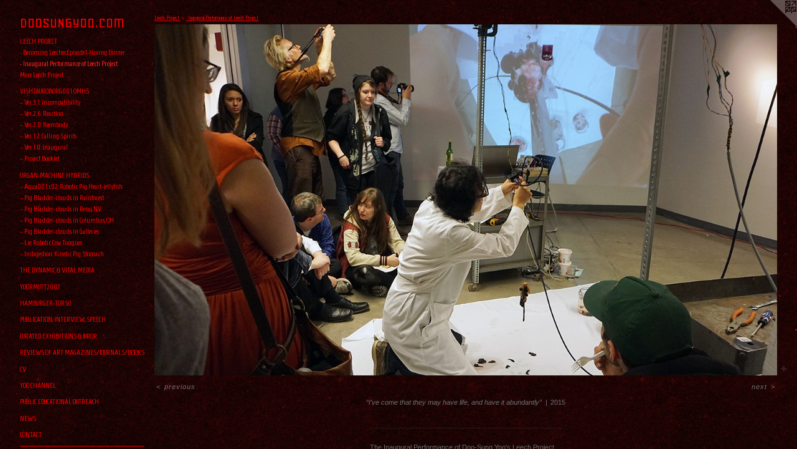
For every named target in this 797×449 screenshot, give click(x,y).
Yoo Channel (38, 385)
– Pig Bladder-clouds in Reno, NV (60, 209)
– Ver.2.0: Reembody (44, 124)
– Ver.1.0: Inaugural (44, 147)
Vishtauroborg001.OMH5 (55, 91)
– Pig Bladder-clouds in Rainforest (62, 197)
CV (23, 369)
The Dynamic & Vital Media (57, 270)
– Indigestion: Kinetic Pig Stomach (62, 253)
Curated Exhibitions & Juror (58, 336)
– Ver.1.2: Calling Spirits (48, 136)
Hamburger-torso (45, 303)
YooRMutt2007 (40, 286)
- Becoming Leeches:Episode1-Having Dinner (72, 52)
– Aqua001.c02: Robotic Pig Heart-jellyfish (71, 186)
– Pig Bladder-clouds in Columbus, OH (67, 220)
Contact (31, 434)
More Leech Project (42, 74)
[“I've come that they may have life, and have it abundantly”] (465, 199)
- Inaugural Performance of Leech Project (69, 63)
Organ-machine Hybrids (54, 175)
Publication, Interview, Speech (63, 319)
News (28, 418)
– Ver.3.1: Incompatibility (50, 102)
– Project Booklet (39, 158)
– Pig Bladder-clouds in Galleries (59, 231)
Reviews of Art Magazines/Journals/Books (82, 352)
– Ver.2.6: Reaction (42, 113)
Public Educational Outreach (59, 401)
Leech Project (38, 41)
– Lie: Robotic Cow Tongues (51, 242)
